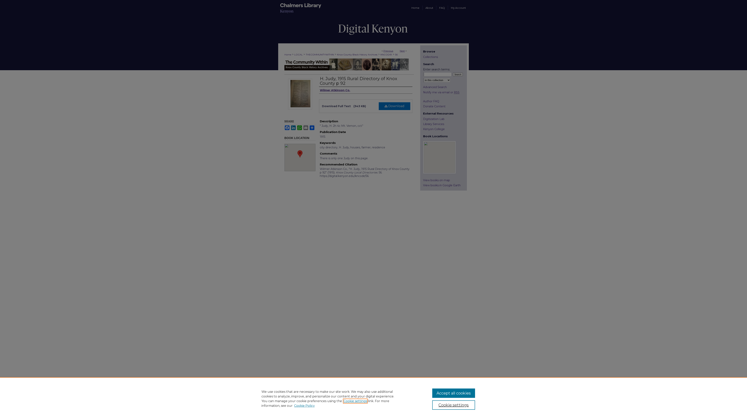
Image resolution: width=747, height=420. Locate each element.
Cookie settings (355, 401)
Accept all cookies (454, 393)
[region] (373, 398)
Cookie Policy (304, 406)
